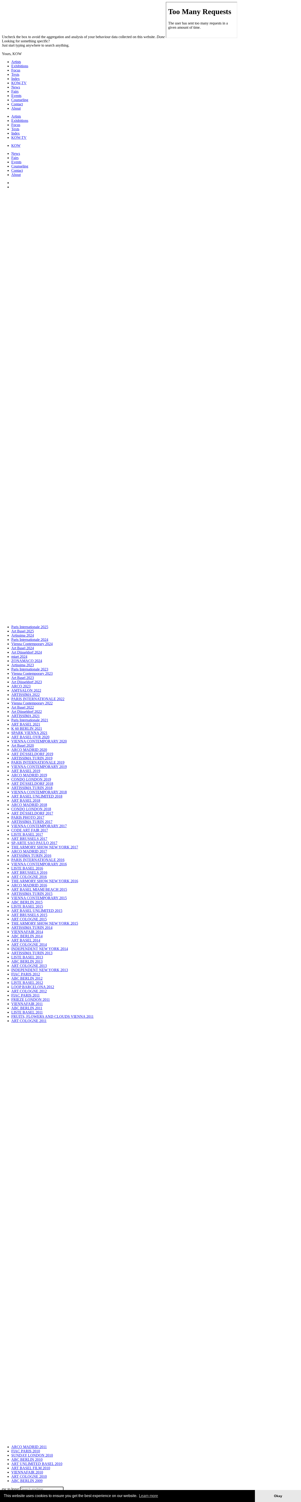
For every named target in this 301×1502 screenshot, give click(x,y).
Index (15, 79)
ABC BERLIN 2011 (26, 1008)
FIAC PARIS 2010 (25, 1451)
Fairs (15, 91)
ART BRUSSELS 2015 (29, 915)
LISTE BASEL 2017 (27, 834)
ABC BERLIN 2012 (27, 978)
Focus (15, 70)
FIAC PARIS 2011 (25, 995)
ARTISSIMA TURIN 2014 (31, 928)
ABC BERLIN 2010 (27, 1460)
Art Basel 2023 (22, 678)
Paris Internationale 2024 (29, 640)
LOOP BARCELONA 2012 (32, 987)
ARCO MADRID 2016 (29, 885)
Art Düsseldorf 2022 (26, 712)
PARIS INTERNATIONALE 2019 (37, 762)
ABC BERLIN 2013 (27, 961)
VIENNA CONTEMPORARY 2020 (39, 741)
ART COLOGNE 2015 (29, 919)
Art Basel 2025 (22, 631)
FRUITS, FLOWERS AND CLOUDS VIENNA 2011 (52, 1017)
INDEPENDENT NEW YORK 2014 (39, 949)
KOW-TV (19, 83)
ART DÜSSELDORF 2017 (32, 813)
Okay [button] (278, 1496)
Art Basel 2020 (22, 745)
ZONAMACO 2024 (26, 661)
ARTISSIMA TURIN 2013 (31, 953)
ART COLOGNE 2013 (29, 966)
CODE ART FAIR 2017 (29, 830)
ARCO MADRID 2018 (29, 805)
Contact (17, 104)
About (16, 108)
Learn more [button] (148, 1496)
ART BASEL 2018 (25, 801)
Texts (15, 74)
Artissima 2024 (22, 635)
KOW (15, 146)
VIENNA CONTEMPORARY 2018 (39, 792)
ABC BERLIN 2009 (27, 1481)
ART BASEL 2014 (25, 940)
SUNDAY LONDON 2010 (32, 1455)
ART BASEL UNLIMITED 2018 (36, 796)
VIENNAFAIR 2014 (27, 932)
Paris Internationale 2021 (29, 720)
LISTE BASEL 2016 (27, 868)
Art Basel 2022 (22, 707)
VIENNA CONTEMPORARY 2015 (39, 898)
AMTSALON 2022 (26, 690)
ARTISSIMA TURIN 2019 (31, 758)
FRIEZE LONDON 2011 (30, 1000)
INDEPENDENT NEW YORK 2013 (39, 970)
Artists (16, 62)
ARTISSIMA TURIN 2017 (31, 822)
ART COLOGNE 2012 (29, 991)
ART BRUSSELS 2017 (29, 839)
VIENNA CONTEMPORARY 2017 (39, 826)
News (15, 87)
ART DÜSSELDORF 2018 (32, 784)
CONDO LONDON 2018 (31, 809)
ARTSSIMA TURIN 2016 (31, 856)
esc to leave (10, 1489)
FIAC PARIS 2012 (25, 974)
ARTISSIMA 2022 (25, 695)
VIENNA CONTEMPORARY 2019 (39, 767)
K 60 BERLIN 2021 (26, 729)
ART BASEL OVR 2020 (30, 737)
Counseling (19, 100)
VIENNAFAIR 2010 (27, 1472)
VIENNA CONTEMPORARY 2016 (39, 864)
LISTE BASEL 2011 (27, 1012)
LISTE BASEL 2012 (27, 983)
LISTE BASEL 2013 (27, 957)
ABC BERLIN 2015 (27, 902)
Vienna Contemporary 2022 (32, 703)
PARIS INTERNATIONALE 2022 (37, 699)
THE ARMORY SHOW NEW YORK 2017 (44, 847)
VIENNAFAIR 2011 (27, 1004)
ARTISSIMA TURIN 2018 (31, 788)
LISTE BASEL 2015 (27, 906)
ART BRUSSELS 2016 (29, 873)
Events (16, 96)
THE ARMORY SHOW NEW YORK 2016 (44, 881)
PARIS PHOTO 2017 (27, 817)
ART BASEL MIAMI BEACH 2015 (39, 889)
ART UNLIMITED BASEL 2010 (36, 1464)
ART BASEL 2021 (25, 724)
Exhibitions (19, 66)
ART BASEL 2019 (25, 771)
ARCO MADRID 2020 (29, 750)
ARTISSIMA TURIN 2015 (31, 894)
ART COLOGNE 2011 (29, 1021)
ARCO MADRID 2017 (29, 851)
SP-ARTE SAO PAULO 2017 (34, 843)
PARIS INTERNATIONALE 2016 (37, 860)
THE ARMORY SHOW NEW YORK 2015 (44, 923)
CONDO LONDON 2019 (31, 779)
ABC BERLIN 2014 (27, 936)
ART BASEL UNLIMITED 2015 (36, 911)
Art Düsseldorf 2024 (26, 652)
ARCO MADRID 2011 (29, 1447)
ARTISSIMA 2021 (25, 716)
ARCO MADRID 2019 (29, 775)
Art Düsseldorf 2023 (26, 682)
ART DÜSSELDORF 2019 (32, 754)
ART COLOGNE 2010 (29, 1476)
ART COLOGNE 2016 (29, 877)
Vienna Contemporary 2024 (32, 644)
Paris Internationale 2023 (29, 669)
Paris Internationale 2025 (29, 627)
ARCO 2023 (21, 686)
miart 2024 (19, 657)
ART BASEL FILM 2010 (30, 1468)
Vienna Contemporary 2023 (32, 673)
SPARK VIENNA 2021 (29, 733)
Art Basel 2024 (22, 648)
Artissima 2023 (22, 665)
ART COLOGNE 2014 (29, 945)
